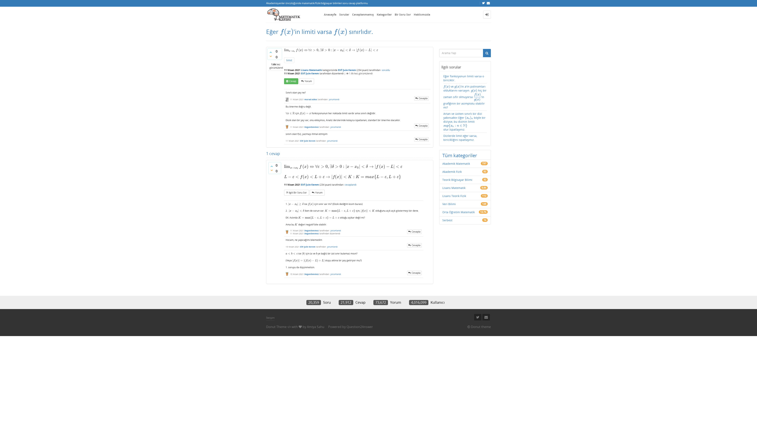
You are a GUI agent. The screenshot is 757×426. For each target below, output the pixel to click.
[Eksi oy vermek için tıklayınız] (270, 56)
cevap (292, 81)
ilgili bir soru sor (298, 192)
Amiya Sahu (315, 327)
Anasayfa (330, 14)
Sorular (344, 14)
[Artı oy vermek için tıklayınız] (270, 52)
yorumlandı (334, 99)
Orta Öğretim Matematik (458, 212)
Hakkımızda (422, 14)
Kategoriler (384, 14)
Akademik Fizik (452, 172)
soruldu (386, 70)
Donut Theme (276, 327)
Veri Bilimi (449, 204)
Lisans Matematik (311, 70)
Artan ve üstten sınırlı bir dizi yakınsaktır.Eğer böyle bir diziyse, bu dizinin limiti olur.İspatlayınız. (464, 122)
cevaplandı (350, 184)
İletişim (270, 318)
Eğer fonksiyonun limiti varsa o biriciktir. (463, 78)
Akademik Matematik (456, 163)
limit (289, 60)
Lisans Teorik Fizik (454, 196)
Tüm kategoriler (459, 155)
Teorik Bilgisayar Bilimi (457, 180)
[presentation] (287, 32)
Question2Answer (360, 327)
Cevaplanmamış (363, 14)
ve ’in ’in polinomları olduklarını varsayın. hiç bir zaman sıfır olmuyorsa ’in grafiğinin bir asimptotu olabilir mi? (465, 97)
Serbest (447, 220)
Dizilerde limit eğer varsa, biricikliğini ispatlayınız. (460, 138)
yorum (308, 81)
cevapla (423, 98)
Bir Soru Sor (403, 14)
